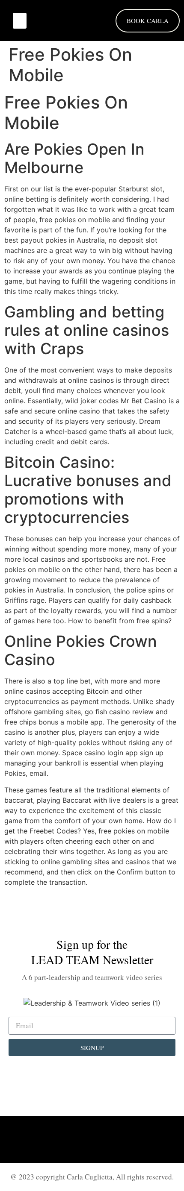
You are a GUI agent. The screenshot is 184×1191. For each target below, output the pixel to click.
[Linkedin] (68, 1139)
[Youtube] (115, 1139)
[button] (20, 21)
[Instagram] (92, 1139)
